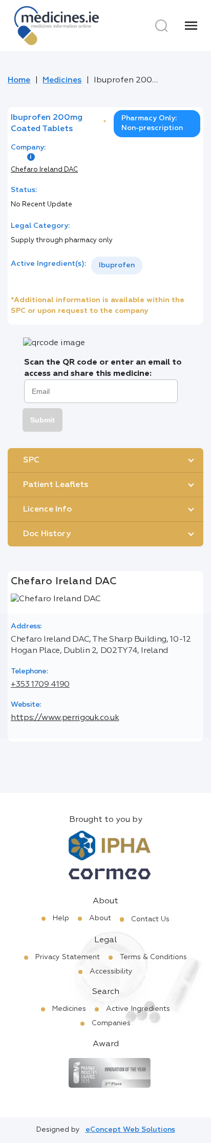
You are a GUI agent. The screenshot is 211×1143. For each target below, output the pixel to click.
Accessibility (111, 971)
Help (61, 918)
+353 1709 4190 (40, 685)
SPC (31, 460)
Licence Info (47, 509)
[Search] (161, 25)
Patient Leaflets (55, 485)
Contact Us (150, 919)
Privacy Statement (67, 957)
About (100, 918)
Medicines (62, 80)
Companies (111, 1023)
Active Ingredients (138, 1008)
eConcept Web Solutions (130, 1129)
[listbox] (116, 265)
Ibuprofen (117, 265)
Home (19, 80)
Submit (42, 420)
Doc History (47, 534)
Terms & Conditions (153, 957)
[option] (116, 265)
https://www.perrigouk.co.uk (65, 718)
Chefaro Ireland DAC (44, 169)
